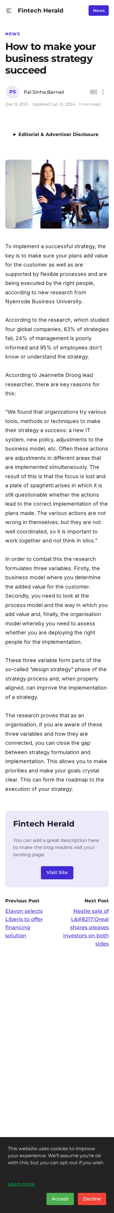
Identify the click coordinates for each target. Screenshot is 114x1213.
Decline (92, 1199)
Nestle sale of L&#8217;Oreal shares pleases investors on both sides (86, 927)
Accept (60, 1199)
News (99, 10)
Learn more (21, 1184)
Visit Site (57, 872)
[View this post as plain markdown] (94, 92)
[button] (9, 10)
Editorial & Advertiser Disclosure (58, 134)
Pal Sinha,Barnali (44, 92)
